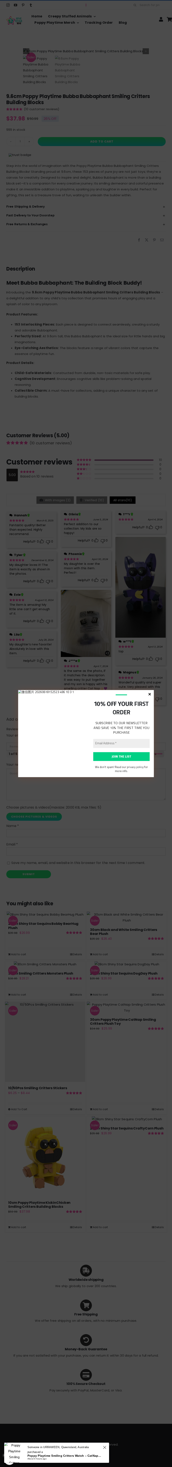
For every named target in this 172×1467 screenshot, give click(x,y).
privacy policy (135, 767)
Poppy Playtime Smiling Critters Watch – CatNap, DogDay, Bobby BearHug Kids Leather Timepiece (64, 1455)
